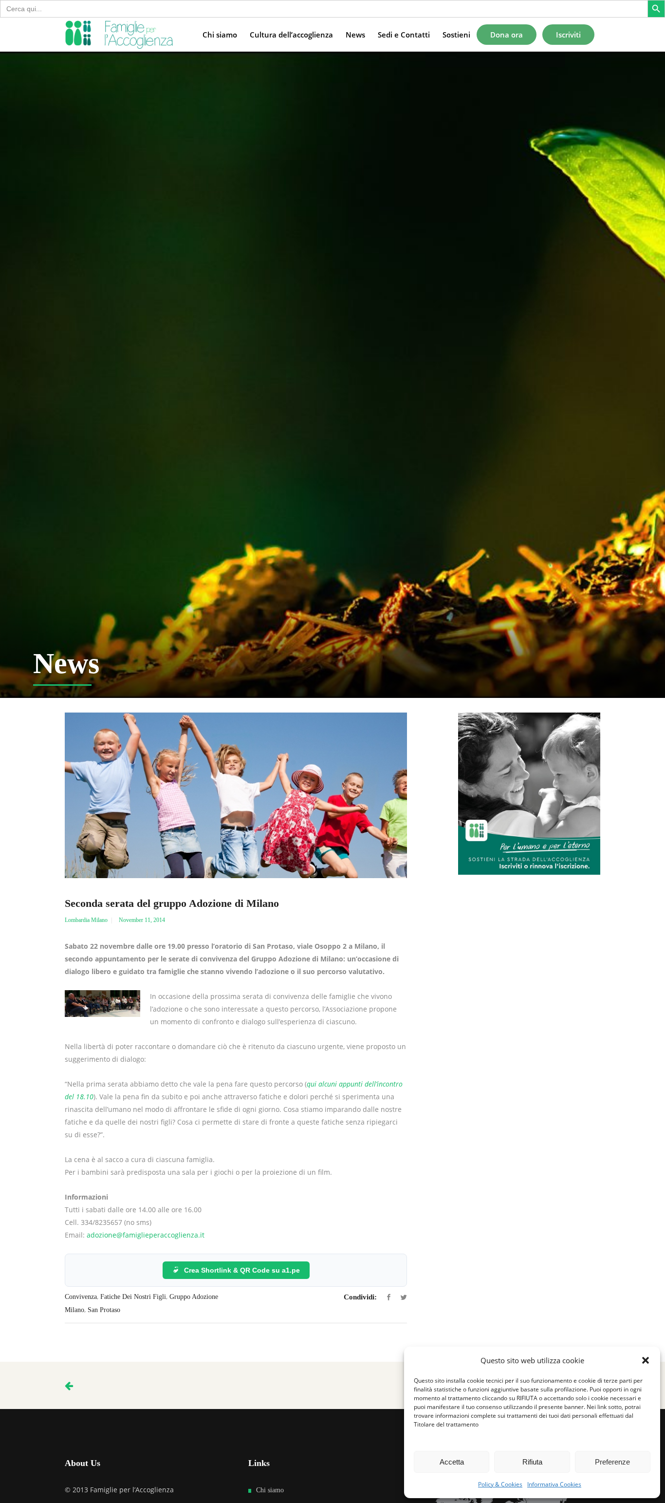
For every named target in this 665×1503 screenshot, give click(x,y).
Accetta (452, 1462)
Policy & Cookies (500, 1484)
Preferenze (612, 1462)
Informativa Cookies (554, 1484)
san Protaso (104, 1310)
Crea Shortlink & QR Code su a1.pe (242, 1270)
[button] (645, 1360)
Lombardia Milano (86, 920)
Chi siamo (270, 1490)
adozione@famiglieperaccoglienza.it (145, 1235)
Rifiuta (532, 1462)
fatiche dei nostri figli (133, 1296)
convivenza (81, 1296)
